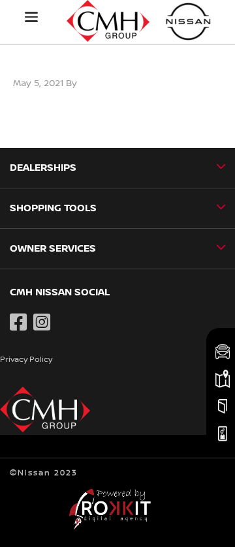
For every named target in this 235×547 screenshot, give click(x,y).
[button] (31, 16)
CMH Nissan (188, 21)
